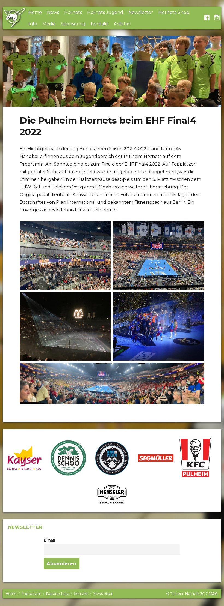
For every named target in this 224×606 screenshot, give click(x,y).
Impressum (31, 593)
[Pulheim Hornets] (14, 18)
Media (48, 23)
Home (35, 12)
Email (49, 540)
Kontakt (99, 23)
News (53, 12)
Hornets (73, 12)
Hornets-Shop (173, 12)
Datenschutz (57, 593)
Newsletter (140, 12)
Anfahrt (122, 23)
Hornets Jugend (105, 12)
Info (32, 23)
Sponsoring (73, 23)
